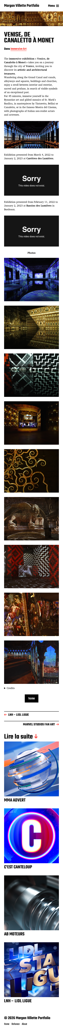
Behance (16, 1024)
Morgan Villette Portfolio (21, 6)
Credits (11, 688)
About (24, 1024)
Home (6, 1024)
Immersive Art (19, 49)
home (31, 698)
